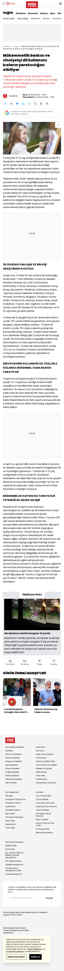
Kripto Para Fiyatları (44, 754)
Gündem (21, 13)
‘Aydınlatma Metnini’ (15, 951)
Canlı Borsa (41, 758)
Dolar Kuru (40, 747)
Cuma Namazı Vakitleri (46, 765)
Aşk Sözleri (10, 813)
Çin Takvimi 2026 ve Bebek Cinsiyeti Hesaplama (14, 855)
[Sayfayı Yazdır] (41, 103)
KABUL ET (35, 957)
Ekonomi (33, 13)
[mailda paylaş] (35, 103)
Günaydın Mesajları (14, 817)
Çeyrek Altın (10, 824)
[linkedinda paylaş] (23, 103)
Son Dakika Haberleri (14, 747)
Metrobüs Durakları (44, 832)
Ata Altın (39, 792)
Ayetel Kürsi (10, 806)
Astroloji (9, 795)
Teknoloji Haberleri (13, 779)
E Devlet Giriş (41, 779)
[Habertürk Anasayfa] (32, 4)
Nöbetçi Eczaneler (44, 768)
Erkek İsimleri (11, 845)
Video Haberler (42, 810)
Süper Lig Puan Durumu (46, 806)
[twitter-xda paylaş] (11, 103)
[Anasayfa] (10, 740)
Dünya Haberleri (12, 768)
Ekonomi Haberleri (13, 754)
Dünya (44, 13)
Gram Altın (10, 820)
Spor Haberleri (11, 765)
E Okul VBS (40, 775)
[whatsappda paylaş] (29, 103)
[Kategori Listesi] (60, 3)
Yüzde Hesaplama (13, 874)
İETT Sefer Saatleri (13, 861)
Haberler (6, 46)
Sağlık (8, 13)
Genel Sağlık (8, 18)
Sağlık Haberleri (12, 772)
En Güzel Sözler (42, 829)
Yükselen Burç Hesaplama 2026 (13, 869)
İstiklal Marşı (41, 772)
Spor (52, 13)
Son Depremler (11, 792)
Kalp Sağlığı (22, 18)
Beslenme (35, 18)
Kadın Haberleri (12, 775)
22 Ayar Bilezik (42, 799)
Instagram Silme (13, 803)
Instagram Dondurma (15, 799)
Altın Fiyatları (11, 782)
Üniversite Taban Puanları (43, 814)
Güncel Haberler (12, 758)
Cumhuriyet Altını (43, 795)
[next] (59, 696)
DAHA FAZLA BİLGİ (16, 957)
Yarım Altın (10, 828)
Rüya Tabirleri (42, 819)
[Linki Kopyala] (47, 103)
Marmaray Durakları (14, 842)
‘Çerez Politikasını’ (35, 949)
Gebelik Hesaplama (14, 864)
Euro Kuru (40, 750)
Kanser (46, 18)
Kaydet (49, 898)
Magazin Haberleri (13, 761)
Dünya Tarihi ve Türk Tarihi (45, 824)
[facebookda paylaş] (5, 103)
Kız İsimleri (10, 849)
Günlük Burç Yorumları (46, 782)
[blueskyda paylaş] (17, 103)
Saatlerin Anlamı (13, 810)
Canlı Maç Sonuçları (45, 803)
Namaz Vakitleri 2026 (45, 761)
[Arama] (3, 3)
